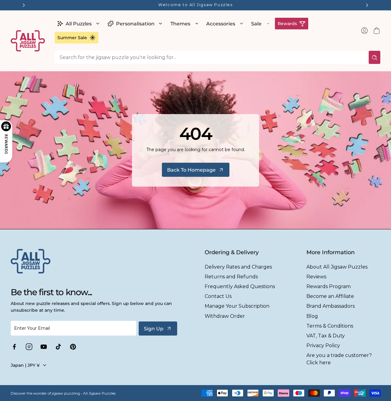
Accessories (220, 24)
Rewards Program (328, 286)
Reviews (316, 277)
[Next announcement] (367, 5)
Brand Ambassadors (330, 306)
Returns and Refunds (231, 277)
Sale (256, 24)
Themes (180, 24)
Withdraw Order (225, 316)
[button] (77, 23)
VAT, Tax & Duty (325, 336)
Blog (312, 316)
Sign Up (153, 329)
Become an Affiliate (330, 296)
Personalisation (135, 24)
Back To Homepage (191, 170)
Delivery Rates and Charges (238, 267)
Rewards (287, 23)
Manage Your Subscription (237, 306)
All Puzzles (79, 24)
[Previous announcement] (24, 5)
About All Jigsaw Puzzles (336, 267)
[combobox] (210, 57)
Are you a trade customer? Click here (339, 358)
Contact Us (218, 296)
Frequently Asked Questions (240, 286)
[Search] (374, 57)
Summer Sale (72, 37)
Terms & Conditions (329, 326)
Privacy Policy (323, 345)
